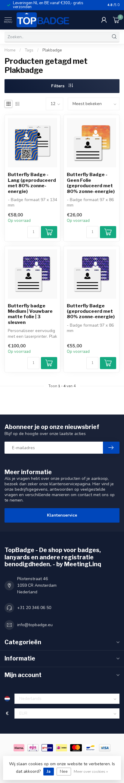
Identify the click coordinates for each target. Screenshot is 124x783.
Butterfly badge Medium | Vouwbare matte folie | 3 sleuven (30, 314)
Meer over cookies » (91, 771)
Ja (49, 771)
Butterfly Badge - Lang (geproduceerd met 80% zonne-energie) (32, 183)
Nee (64, 771)
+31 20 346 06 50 (34, 608)
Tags (29, 50)
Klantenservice (62, 515)
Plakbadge (52, 50)
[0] (116, 20)
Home (10, 50)
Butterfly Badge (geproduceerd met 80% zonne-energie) (91, 311)
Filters (58, 86)
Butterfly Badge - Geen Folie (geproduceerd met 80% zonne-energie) (91, 183)
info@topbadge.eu (35, 625)
